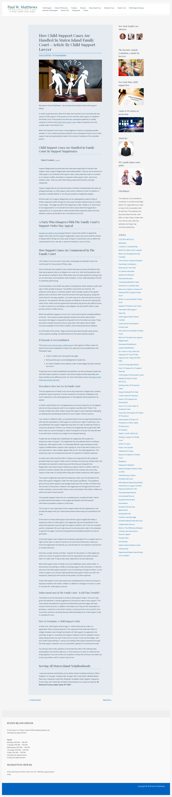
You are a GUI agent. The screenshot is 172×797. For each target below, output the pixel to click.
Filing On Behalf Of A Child (128, 392)
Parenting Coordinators (127, 264)
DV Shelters (123, 430)
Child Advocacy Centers (127, 475)
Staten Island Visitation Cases (130, 545)
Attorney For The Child (127, 268)
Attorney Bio (65, 10)
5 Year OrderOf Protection (128, 396)
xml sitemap (123, 541)
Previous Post (34, 700)
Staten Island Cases (95, 8)
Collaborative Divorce (127, 524)
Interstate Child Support (50, 10)
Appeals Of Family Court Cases (130, 306)
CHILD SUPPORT (45, 55)
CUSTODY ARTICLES (126, 239)
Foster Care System (126, 447)
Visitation (74, 8)
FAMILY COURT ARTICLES (128, 433)
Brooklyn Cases (109, 8)
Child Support (47, 8)
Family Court (122, 8)
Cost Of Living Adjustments (129, 364)
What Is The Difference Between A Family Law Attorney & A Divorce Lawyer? (131, 531)
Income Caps (123, 327)
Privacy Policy (124, 538)
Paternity (83, 8)
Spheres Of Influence (126, 275)
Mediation (122, 461)
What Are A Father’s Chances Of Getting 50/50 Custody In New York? (130, 292)
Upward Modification (126, 348)
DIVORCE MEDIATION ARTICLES (131, 521)
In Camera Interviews (126, 271)
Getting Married (124, 514)
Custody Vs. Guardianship (128, 247)
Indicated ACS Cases (126, 451)
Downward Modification (127, 344)
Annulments (123, 503)
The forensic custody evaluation (130, 260)
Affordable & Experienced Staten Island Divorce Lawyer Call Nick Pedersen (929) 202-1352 (131, 485)
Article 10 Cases (124, 444)
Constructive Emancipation (129, 323)
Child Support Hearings (136, 8)
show (57, 160)
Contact (85, 10)
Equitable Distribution (127, 500)
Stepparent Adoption (126, 465)
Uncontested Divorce (126, 496)
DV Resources (124, 426)
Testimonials (76, 10)
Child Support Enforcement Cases (131, 375)
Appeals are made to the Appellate (52, 233)
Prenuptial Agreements (127, 492)
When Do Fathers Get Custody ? (130, 250)
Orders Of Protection (61, 8)
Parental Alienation (126, 278)
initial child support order (66, 122)
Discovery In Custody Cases (129, 286)
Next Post (107, 700)
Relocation (122, 243)
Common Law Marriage (127, 517)
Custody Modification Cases (129, 282)
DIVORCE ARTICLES (126, 479)
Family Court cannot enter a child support (57, 345)
